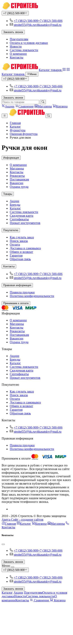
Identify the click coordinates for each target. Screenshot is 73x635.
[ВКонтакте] (11, 509)
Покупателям (19, 39)
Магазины (17, 168)
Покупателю (10, 230)
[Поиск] (43, 102)
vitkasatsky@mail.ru (48, 25)
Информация (11, 157)
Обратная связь (20, 259)
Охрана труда (19, 186)
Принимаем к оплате (16, 303)
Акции (14, 201)
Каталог (15, 126)
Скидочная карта (21, 215)
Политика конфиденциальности (32, 296)
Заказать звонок (13, 32)
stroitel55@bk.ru (24, 25)
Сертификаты (19, 219)
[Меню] (5, 116)
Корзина (41, 523)
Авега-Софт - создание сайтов (22, 519)
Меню (33, 74)
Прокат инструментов (25, 223)
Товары (7, 193)
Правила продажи (22, 292)
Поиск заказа (19, 241)
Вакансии (16, 183)
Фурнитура (17, 130)
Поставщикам (19, 179)
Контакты (16, 57)
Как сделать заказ (22, 237)
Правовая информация (17, 285)
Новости (16, 46)
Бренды (15, 204)
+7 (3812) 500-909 (14, 13)
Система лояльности (24, 50)
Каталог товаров (50, 70)
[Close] (3, 544)
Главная (15, 123)
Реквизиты (17, 175)
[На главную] (20, 9)
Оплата (15, 244)
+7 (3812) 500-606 (50, 20)
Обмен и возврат (21, 252)
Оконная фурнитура (24, 134)
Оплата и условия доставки (29, 43)
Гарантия (16, 255)
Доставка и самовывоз (25, 248)
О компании (18, 53)
